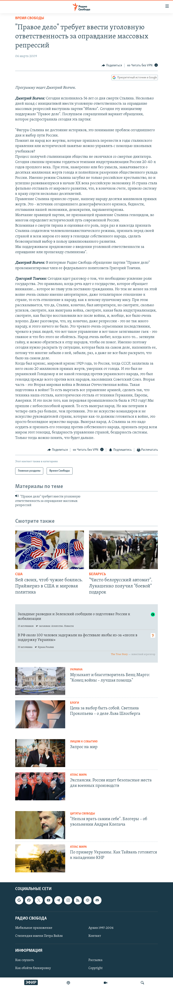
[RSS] (78, 900)
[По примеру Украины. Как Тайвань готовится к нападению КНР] (40, 858)
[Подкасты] (88, 900)
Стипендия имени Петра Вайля (39, 936)
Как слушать (24, 960)
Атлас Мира (78, 775)
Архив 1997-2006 (101, 928)
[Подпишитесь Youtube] (49, 900)
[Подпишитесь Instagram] (68, 900)
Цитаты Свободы (82, 813)
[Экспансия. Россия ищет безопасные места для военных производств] (40, 786)
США (19, 574)
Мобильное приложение (33, 928)
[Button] (112, 65)
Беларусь (97, 574)
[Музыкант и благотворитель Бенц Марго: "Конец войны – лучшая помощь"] (40, 681)
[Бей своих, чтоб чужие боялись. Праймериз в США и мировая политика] (49, 550)
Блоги (74, 703)
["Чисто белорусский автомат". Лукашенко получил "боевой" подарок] (123, 550)
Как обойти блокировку (33, 968)
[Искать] (142, 982)
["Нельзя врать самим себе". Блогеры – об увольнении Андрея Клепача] (40, 825)
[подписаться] (97, 900)
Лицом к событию (83, 741)
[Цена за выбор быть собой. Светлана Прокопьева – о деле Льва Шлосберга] (40, 714)
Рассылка (95, 960)
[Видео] (105, 982)
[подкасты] (68, 982)
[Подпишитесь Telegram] (58, 900)
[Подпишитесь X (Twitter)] (39, 900)
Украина (76, 669)
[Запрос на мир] (40, 753)
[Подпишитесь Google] (19, 900)
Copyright (95, 968)
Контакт (94, 936)
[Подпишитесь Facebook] (29, 900)
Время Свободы (29, 18)
